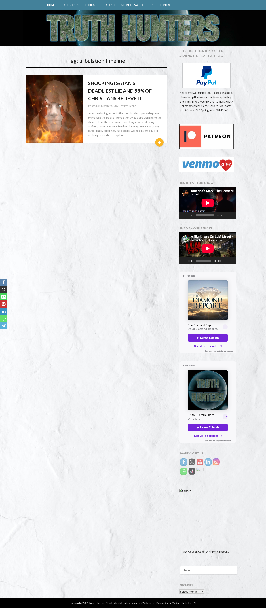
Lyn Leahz (130, 105)
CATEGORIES (70, 5)
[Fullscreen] (231, 215)
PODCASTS (92, 5)
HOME (51, 5)
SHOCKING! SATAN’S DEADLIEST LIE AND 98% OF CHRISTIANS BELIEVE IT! (120, 90)
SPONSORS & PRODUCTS (137, 5)
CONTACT (166, 5)
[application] (207, 203)
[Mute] (225, 215)
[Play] (184, 215)
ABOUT (110, 5)
